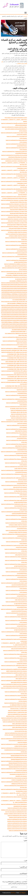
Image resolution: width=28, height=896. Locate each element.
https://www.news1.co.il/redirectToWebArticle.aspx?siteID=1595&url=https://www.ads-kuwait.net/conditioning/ (14, 224)
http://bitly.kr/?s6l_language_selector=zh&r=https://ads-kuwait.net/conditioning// (18, 408)
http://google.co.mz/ (15, 646)
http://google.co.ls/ (15, 451)
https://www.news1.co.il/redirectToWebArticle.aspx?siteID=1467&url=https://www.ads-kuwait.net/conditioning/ (14, 217)
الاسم (25, 860)
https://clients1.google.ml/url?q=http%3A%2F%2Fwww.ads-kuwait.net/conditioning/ (16, 513)
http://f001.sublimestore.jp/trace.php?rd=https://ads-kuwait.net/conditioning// (14, 372)
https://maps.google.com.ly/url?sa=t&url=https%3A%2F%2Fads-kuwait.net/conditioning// (14, 502)
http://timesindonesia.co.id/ (16, 159)
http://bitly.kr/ (18, 406)
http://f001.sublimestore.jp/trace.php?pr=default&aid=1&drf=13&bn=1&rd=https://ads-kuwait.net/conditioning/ (14, 354)
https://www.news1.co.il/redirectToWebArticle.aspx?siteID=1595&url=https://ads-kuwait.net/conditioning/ (14, 205)
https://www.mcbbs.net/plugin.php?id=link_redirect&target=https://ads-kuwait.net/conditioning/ (15, 723)
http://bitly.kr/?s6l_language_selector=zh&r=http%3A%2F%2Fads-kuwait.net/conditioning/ (14, 419)
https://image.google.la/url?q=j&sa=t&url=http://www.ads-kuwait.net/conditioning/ (16, 431)
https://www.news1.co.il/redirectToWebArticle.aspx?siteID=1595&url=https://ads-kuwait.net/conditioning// (14, 209)
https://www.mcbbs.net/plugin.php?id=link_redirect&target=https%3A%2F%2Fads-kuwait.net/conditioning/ (14, 719)
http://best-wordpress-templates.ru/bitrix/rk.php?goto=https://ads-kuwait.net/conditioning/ (15, 813)
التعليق (25, 840)
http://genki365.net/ (15, 669)
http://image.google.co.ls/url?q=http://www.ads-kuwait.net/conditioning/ (15, 453)
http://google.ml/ (14, 511)
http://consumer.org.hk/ (16, 127)
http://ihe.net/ (15, 706)
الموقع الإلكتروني (23, 873)
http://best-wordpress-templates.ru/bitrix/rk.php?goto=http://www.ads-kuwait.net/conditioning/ (17, 821)
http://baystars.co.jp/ (15, 271)
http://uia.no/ (13, 744)
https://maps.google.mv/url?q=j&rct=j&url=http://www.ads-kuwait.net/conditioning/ (16, 599)
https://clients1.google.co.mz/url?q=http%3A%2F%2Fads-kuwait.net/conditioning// (15, 648)
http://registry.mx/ (15, 639)
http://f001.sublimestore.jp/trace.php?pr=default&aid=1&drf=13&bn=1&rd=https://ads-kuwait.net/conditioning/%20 (14, 357)
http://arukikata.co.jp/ (18, 264)
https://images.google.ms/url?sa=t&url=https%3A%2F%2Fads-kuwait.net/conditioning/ (16, 566)
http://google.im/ (14, 230)
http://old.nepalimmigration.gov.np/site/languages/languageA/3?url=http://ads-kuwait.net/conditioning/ (14, 759)
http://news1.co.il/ (15, 196)
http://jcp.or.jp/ (14, 344)
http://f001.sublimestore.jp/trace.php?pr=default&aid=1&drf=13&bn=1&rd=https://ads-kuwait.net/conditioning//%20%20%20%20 (14, 369)
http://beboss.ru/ (14, 804)
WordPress (13, 892)
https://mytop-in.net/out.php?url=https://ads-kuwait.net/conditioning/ (16, 731)
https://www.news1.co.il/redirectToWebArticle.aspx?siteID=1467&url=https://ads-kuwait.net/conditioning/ (14, 198)
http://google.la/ (14, 421)
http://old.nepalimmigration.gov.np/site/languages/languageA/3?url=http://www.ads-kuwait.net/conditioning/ (14, 766)
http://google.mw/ (14, 609)
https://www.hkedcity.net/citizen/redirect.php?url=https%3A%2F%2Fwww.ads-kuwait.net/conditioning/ (14, 686)
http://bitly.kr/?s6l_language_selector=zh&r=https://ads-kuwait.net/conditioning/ (18, 415)
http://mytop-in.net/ (17, 729)
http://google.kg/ (14, 387)
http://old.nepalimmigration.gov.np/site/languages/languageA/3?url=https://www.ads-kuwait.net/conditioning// (14, 763)
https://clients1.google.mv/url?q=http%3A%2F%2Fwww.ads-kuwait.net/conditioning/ (16, 584)
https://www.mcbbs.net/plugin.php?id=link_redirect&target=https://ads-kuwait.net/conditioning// (15, 727)
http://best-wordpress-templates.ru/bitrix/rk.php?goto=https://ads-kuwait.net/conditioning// (17, 817)
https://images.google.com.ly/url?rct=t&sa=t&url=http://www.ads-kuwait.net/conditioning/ (15, 491)
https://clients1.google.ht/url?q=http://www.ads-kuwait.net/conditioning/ (17, 134)
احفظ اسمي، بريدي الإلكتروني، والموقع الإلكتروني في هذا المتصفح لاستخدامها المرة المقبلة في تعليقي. (15, 882)
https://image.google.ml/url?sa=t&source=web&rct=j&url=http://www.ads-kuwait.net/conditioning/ (16, 524)
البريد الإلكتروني (23, 867)
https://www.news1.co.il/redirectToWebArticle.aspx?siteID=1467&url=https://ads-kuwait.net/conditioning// (14, 202)
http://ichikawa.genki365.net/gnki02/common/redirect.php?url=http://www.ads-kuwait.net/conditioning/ (14, 682)
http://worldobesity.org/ (16, 781)
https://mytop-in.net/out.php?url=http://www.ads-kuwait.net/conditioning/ (14, 736)
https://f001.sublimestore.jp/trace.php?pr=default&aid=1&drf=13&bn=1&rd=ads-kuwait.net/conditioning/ (14, 350)
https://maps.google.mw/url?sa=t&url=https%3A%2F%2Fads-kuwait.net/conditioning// (14, 629)
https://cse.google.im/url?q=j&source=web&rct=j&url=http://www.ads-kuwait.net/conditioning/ (16, 232)
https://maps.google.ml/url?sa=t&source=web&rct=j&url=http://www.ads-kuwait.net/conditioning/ (14, 532)
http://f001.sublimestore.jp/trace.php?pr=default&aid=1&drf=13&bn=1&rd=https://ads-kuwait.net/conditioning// (14, 365)
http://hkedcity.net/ (15, 684)
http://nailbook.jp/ (9, 333)
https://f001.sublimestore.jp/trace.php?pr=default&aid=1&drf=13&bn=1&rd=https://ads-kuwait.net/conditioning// (14, 361)
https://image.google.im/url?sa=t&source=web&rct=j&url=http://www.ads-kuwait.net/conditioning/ (16, 235)
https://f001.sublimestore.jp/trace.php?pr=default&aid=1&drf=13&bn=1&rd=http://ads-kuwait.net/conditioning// (14, 376)
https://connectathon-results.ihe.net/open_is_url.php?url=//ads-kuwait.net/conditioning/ (17, 708)
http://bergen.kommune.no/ (16, 738)
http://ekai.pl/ (13, 789)
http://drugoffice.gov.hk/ (16, 123)
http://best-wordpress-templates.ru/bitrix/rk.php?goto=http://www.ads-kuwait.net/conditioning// (17, 824)
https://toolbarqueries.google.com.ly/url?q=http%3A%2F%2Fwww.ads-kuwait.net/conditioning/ (16, 506)
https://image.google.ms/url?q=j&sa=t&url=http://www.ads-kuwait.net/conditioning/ (16, 554)
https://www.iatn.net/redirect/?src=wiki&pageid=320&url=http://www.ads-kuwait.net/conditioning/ (14, 704)
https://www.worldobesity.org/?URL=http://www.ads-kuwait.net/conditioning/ (15, 783)
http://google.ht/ (14, 132)
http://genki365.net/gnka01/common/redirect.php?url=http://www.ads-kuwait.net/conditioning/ (14, 671)
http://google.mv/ (14, 583)
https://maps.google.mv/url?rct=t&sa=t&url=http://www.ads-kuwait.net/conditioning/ (14, 603)
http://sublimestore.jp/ (15, 348)
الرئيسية (25, 16)
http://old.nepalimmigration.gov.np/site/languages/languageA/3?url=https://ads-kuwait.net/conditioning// (14, 755)
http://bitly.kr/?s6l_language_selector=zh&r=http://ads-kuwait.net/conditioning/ (19, 412)
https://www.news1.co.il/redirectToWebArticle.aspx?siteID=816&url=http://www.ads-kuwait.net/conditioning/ (14, 228)
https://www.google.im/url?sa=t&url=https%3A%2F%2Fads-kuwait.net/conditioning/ (15, 262)
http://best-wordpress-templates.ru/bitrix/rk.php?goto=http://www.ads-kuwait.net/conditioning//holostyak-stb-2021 (17, 828)
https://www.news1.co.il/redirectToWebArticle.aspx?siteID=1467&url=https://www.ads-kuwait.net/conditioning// (14, 220)
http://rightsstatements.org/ (17, 772)
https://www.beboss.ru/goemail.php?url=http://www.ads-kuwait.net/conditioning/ (17, 806)
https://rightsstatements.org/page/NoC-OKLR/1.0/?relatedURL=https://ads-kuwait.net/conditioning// (14, 779)
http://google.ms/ (14, 545)
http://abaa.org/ (14, 768)
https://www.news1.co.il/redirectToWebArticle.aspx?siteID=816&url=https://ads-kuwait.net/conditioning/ (14, 213)
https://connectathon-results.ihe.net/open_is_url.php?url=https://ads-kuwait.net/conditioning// (17, 712)
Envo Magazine (23, 892)
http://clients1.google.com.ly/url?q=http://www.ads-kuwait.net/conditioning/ (15, 487)
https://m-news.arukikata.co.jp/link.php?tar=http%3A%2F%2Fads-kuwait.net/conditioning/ (14, 265)
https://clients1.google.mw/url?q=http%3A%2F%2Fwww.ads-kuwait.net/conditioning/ (16, 611)
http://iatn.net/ (14, 688)
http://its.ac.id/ (14, 155)
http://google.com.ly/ (15, 485)
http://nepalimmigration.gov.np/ (17, 748)
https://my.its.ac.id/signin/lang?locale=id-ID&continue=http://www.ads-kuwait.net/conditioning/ (14, 157)
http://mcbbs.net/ (14, 718)
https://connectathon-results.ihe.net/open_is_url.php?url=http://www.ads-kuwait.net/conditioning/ (14, 716)
